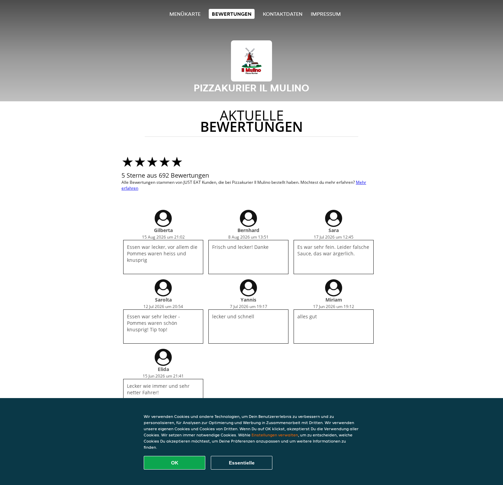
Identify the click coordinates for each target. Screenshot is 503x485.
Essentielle (242, 462)
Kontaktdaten (282, 13)
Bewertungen (232, 13)
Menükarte (185, 13)
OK (174, 462)
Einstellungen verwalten (275, 434)
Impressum (326, 13)
